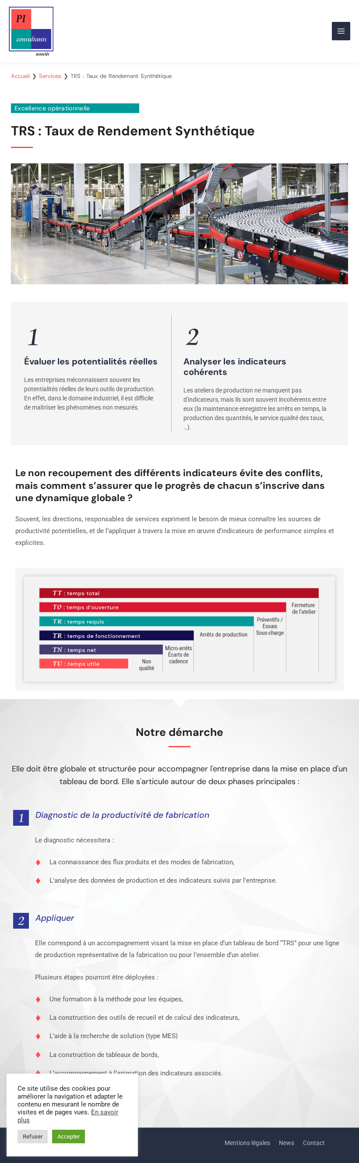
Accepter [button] (68, 1136)
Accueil (20, 76)
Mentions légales (247, 1142)
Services (50, 76)
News (286, 1142)
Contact (314, 1142)
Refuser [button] (32, 1136)
